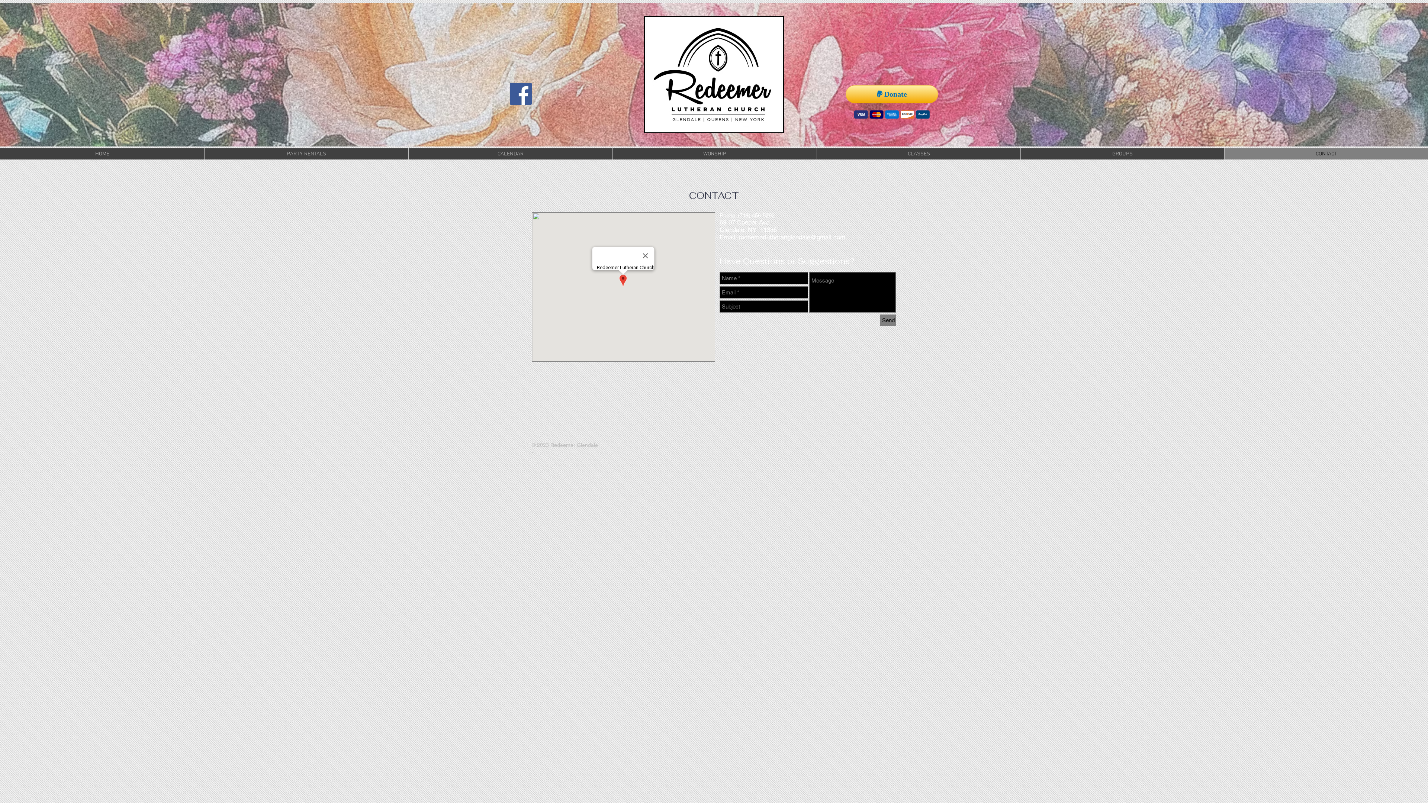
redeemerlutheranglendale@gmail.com (792, 237)
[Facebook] (521, 94)
